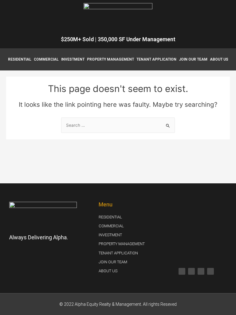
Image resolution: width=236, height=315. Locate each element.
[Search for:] (118, 125)
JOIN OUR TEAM (193, 59)
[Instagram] (191, 271)
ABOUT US (219, 59)
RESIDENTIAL (19, 59)
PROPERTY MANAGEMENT (110, 59)
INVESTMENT (73, 59)
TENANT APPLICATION (156, 59)
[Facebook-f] (182, 271)
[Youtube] (201, 271)
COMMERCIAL (46, 59)
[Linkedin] (210, 271)
